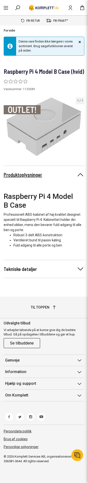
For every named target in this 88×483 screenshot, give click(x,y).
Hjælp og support (20, 383)
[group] (44, 126)
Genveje (12, 360)
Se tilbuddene (22, 343)
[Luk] (79, 42)
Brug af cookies (16, 439)
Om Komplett (16, 395)
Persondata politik (18, 431)
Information (15, 371)
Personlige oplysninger (21, 447)
